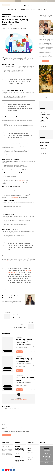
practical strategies (7, 260)
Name (3, 421)
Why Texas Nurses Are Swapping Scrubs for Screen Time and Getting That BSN (45, 117)
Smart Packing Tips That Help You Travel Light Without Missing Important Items (46, 457)
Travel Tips (46, 448)
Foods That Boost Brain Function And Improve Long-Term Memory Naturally (25, 379)
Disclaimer (29, 450)
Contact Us (25, 399)
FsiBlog (27, 5)
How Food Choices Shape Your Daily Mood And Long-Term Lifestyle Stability (24, 341)
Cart (45, 9)
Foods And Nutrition (6, 350)
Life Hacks (32, 9)
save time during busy (22, 180)
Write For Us (30, 459)
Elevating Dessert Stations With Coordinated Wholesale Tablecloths (44, 145)
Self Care (10, 9)
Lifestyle (16, 9)
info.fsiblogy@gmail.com (18, 399)
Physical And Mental (6, 388)
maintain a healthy (15, 197)
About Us (29, 446)
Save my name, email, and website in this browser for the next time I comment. (16, 431)
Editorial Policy (30, 452)
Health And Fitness (24, 9)
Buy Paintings (39, 9)
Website (3, 428)
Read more (19, 351)
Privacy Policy (30, 454)
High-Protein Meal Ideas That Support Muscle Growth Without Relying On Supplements (25, 360)
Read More (46, 61)
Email (3, 424)
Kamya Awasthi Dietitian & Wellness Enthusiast (18, 28)
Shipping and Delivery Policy (32, 457)
